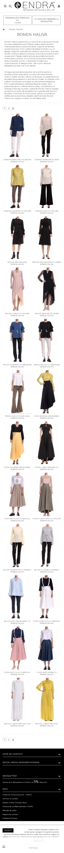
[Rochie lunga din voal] (46, 699)
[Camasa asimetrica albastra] (17, 135)
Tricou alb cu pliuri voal (17, 416)
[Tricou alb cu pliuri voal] (17, 392)
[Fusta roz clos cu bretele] (17, 648)
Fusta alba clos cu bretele (46, 621)
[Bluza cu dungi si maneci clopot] (46, 546)
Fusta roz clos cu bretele (17, 672)
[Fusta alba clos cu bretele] (46, 597)
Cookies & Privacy (10, 818)
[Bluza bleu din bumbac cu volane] (17, 597)
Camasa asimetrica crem (46, 160)
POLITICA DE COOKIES (49, 837)
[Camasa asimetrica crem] (46, 135)
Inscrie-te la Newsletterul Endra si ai (25, 782)
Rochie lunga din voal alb (17, 724)
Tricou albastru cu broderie (17, 365)
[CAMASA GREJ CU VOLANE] (46, 187)
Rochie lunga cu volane (17, 313)
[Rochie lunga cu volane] (17, 289)
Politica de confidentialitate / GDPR (18, 806)
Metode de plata (10, 810)
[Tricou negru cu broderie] (46, 341)
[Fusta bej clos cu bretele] (17, 494)
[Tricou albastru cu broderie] (17, 341)
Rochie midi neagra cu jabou (46, 262)
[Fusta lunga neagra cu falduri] (46, 443)
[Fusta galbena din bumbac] (17, 443)
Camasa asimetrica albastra (17, 160)
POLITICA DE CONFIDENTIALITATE (22, 837)
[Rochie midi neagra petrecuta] (17, 238)
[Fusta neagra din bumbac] (46, 392)
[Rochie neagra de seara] (46, 289)
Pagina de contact (10, 814)
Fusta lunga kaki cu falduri (47, 519)
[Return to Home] (4, 29)
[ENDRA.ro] (35, 6)
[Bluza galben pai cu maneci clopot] (17, 546)
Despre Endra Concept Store (15, 802)
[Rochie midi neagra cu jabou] (46, 238)
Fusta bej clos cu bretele (17, 519)
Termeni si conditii (10, 799)
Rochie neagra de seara (47, 313)
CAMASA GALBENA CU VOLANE (17, 211)
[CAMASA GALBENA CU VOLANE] (17, 187)
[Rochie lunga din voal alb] (17, 699)
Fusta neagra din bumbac (47, 416)
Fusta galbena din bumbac (17, 467)
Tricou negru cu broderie (47, 365)
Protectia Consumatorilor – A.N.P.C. (17, 795)
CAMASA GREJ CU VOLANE (47, 211)
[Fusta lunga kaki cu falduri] (46, 494)
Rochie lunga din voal (46, 724)
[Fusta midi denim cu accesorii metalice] (46, 648)
